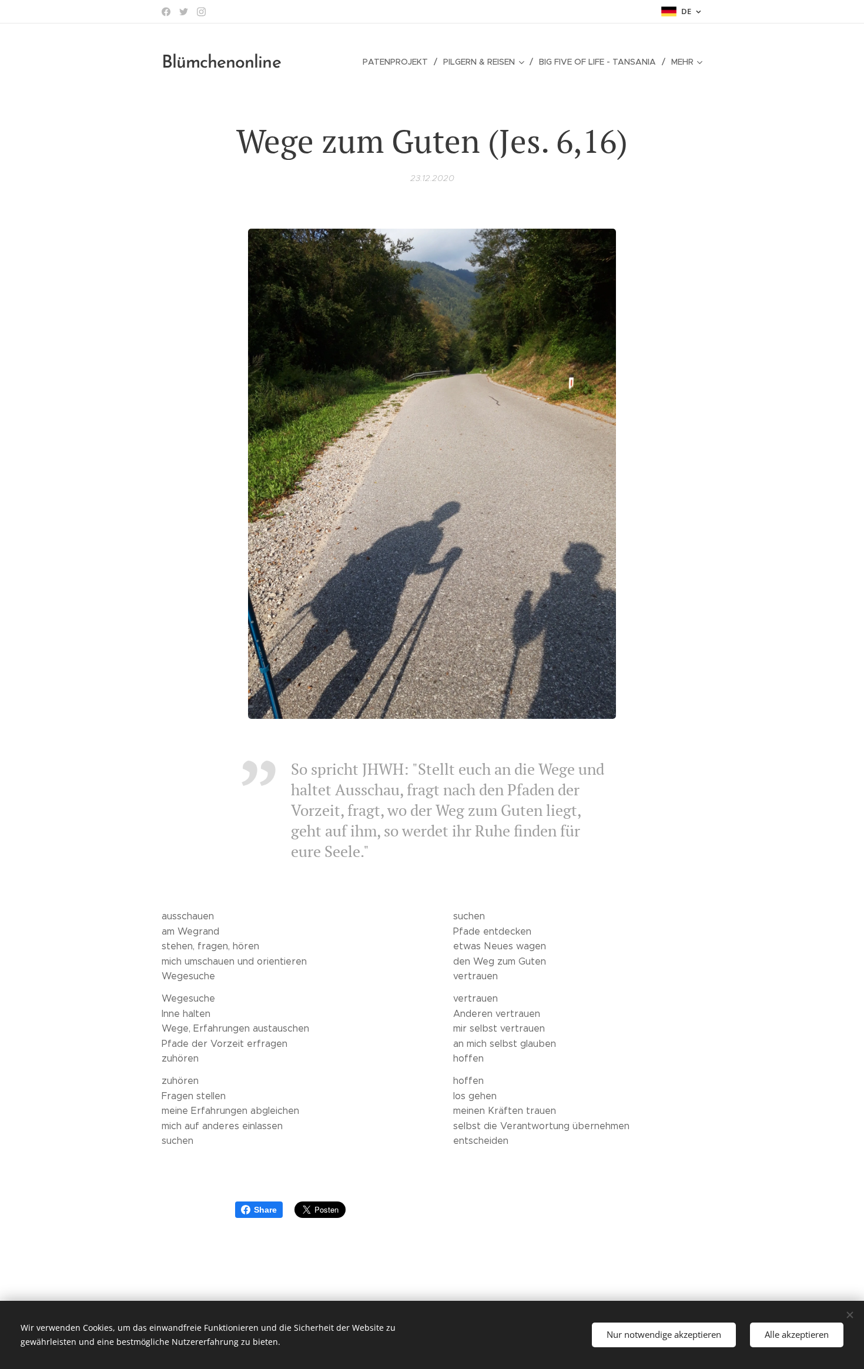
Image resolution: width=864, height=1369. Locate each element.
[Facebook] (166, 12)
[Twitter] (183, 12)
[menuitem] (398, 61)
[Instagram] (201, 12)
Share (265, 1209)
